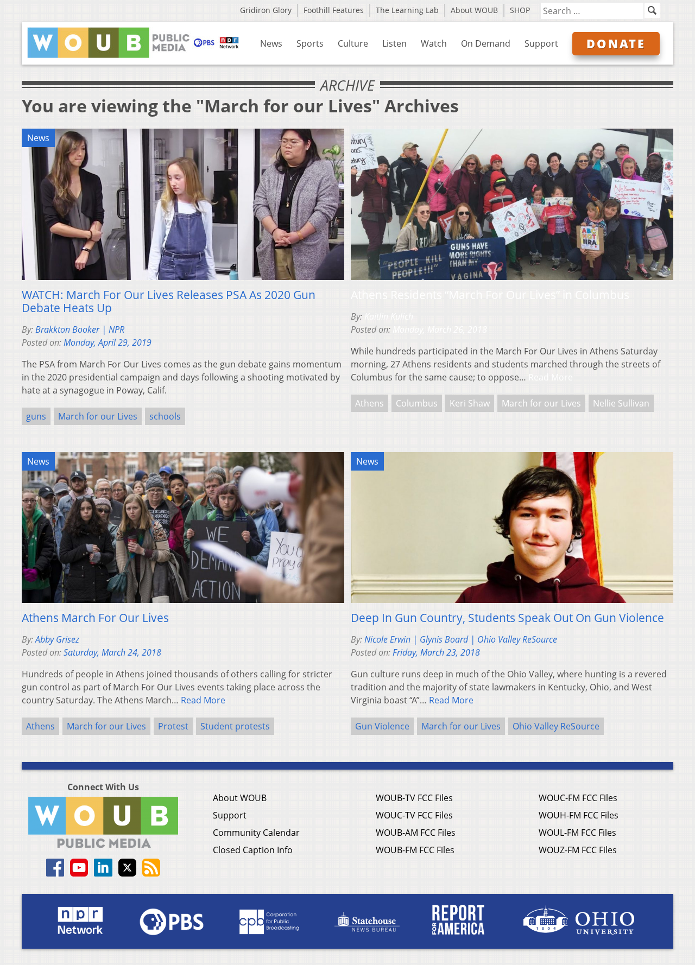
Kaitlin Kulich (388, 316)
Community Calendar (256, 833)
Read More (550, 377)
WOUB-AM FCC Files (416, 833)
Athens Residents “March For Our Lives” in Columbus (490, 294)
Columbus (417, 403)
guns (36, 416)
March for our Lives (97, 416)
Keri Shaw (470, 403)
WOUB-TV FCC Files (414, 798)
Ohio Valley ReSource (556, 726)
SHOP (520, 10)
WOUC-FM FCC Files (578, 798)
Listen (394, 43)
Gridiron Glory (266, 10)
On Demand (485, 43)
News (271, 43)
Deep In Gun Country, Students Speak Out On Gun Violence (507, 617)
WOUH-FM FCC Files (578, 815)
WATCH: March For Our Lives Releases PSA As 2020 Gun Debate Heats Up (168, 301)
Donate (616, 43)
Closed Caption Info (253, 850)
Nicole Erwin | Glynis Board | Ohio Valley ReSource (460, 639)
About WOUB (474, 10)
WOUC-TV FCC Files (414, 815)
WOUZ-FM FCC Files (578, 850)
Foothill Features (334, 10)
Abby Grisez (57, 639)
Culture (353, 43)
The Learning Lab (407, 10)
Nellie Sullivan (621, 403)
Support (541, 43)
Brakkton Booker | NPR (79, 329)
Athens (369, 403)
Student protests (235, 726)
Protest (173, 726)
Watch (434, 43)
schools (165, 416)
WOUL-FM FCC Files (577, 833)
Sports (310, 43)
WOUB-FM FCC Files (415, 850)
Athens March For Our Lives (95, 617)
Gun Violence (382, 726)
